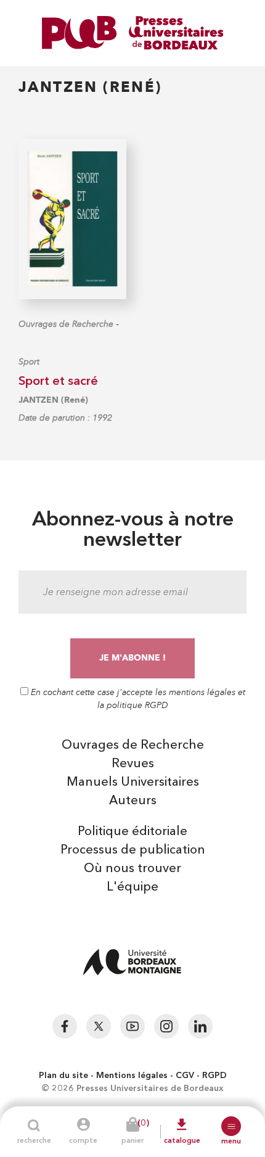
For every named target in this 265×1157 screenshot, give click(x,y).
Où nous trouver (132, 869)
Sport (28, 361)
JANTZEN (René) (53, 400)
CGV (185, 1075)
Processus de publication (132, 850)
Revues (133, 764)
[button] (231, 1126)
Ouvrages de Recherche (65, 324)
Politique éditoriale (132, 832)
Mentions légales (132, 1075)
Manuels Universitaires (133, 782)
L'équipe (132, 887)
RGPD (214, 1075)
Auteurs (133, 801)
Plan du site (63, 1075)
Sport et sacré (58, 382)
